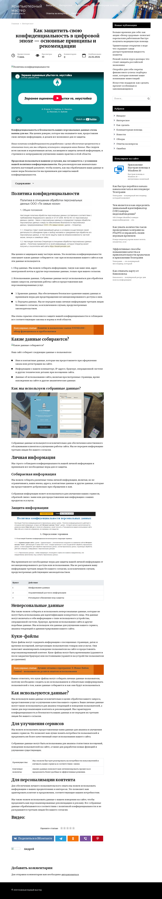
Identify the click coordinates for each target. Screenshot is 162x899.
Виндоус (50, 5)
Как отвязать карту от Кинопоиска (126, 272)
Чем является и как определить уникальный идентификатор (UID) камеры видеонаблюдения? (131, 209)
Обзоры (140, 5)
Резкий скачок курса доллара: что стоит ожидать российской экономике (131, 62)
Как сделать (82, 5)
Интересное (65, 5)
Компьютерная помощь (106, 5)
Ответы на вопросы (56, 13)
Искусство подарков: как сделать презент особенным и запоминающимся (131, 86)
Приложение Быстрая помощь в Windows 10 (139, 167)
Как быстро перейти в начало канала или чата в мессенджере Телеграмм (131, 189)
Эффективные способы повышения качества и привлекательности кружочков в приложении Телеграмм (131, 253)
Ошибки (75, 13)
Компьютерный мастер (26, 8)
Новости (127, 5)
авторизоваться (70, 874)
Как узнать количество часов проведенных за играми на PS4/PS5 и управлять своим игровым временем (130, 231)
